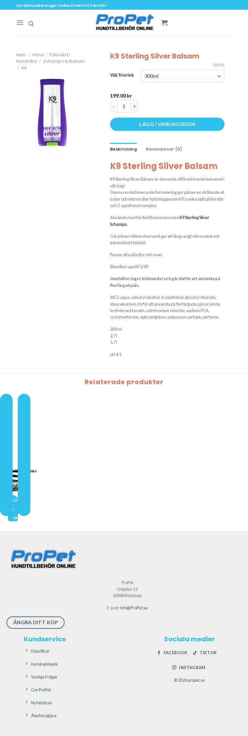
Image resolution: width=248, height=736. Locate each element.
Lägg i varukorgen (167, 124)
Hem (21, 55)
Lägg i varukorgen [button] (15, 509)
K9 (24, 68)
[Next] (24, 455)
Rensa (218, 65)
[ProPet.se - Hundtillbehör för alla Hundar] (124, 23)
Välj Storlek (122, 75)
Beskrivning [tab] (123, 149)
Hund (38, 55)
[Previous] (6, 455)
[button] (20, 22)
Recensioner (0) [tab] (164, 149)
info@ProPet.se (134, 607)
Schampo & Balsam (64, 61)
